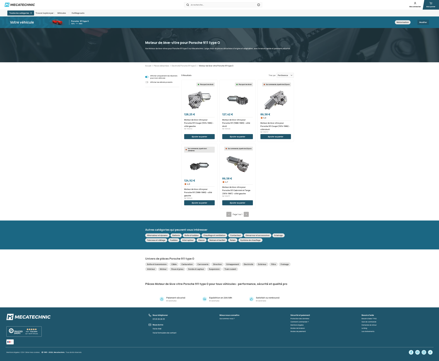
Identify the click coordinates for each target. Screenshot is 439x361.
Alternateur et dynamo (157, 235)
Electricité (248, 264)
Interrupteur (188, 240)
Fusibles (174, 240)
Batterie (176, 235)
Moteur (163, 269)
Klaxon (201, 240)
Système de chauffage (250, 240)
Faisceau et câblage (156, 240)
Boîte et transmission (157, 264)
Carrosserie (202, 264)
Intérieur (151, 269)
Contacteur (235, 235)
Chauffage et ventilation (214, 235)
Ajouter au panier (199, 136)
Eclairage (278, 235)
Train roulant (230, 269)
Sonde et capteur (196, 269)
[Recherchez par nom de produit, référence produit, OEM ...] (258, 4)
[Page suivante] (246, 214)
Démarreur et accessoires (257, 235)
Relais (233, 240)
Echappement (232, 264)
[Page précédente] (228, 214)
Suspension (214, 269)
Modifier (423, 22)
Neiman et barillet (217, 240)
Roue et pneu (177, 269)
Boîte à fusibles (192, 235)
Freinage (285, 264)
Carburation (187, 264)
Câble (174, 264)
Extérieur (262, 264)
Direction (217, 264)
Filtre (273, 264)
